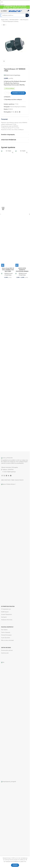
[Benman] (12, 75)
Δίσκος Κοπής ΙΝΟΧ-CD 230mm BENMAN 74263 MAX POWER (8, 270)
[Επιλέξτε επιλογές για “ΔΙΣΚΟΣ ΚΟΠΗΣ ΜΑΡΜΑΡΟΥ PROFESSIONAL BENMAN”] (16, 265)
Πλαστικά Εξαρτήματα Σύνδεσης (10, 21)
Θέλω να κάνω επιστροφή (7, 640)
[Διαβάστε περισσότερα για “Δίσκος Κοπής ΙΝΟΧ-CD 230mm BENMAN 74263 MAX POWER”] (2, 265)
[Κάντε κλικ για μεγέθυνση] (4, 61)
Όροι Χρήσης (4, 629)
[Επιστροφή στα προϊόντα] (4, 25)
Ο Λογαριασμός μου (6, 609)
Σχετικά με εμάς (5, 653)
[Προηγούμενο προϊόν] (2, 25)
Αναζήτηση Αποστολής (6, 619)
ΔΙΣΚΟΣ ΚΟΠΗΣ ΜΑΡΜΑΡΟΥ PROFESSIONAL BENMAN (22, 270)
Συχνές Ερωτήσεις (5, 637)
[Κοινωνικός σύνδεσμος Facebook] (12, 112)
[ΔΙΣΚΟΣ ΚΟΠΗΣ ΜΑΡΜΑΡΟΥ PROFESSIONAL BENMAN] (22, 208)
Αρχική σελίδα (4, 19)
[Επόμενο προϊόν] (6, 25)
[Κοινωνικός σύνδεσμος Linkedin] (18, 112)
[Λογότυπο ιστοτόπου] (15, 11)
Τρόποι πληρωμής (5, 632)
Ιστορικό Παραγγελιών (6, 614)
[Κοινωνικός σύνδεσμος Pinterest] (16, 112)
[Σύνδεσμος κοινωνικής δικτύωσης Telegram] (20, 112)
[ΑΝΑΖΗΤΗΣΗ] (27, 15)
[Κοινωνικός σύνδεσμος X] (14, 112)
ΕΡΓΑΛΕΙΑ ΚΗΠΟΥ (14, 19)
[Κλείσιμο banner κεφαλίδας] (28, 7)
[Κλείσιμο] (2, 2)
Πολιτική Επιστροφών (6, 635)
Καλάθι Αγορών (5, 611)
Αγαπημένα (4, 617)
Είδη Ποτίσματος (24, 19)
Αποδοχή (15, 865)
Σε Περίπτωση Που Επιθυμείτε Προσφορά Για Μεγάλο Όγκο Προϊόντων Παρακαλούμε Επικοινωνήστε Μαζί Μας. (15, 83)
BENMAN (10, 109)
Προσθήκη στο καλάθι (18, 93)
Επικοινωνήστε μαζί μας (7, 650)
